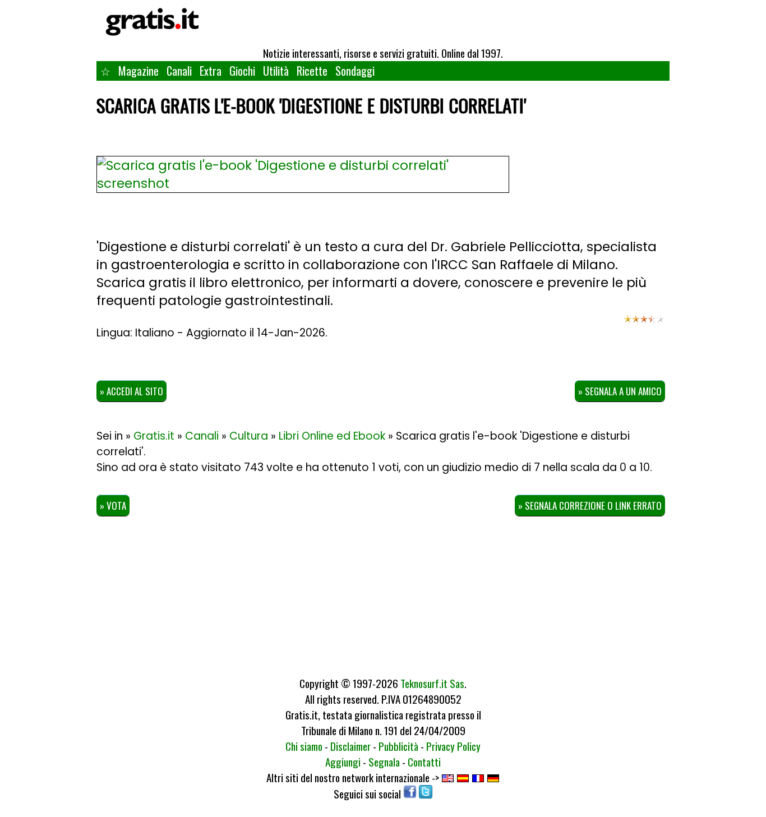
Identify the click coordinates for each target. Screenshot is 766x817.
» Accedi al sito (131, 391)
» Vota (113, 505)
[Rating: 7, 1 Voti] (644, 324)
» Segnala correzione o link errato (590, 505)
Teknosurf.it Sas (432, 683)
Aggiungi (343, 761)
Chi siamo (303, 746)
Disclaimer (350, 746)
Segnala (384, 761)
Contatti (424, 761)
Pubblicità (398, 746)
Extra (211, 70)
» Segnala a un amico (620, 391)
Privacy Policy (453, 746)
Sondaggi (355, 70)
